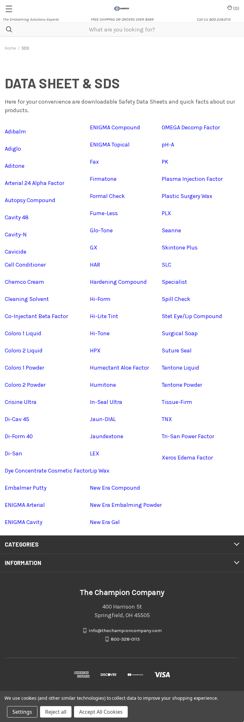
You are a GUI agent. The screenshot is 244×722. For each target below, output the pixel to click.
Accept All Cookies (101, 711)
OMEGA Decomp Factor (191, 127)
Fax (94, 161)
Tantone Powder (182, 384)
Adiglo (13, 148)
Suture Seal (177, 350)
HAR (95, 264)
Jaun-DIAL (103, 419)
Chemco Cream (24, 281)
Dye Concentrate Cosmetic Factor (47, 470)
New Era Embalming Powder (126, 504)
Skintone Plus (180, 247)
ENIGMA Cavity (23, 522)
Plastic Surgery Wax (187, 196)
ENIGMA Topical (110, 144)
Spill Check (176, 299)
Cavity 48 (17, 217)
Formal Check (107, 196)
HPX (95, 350)
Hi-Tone (100, 333)
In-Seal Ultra (106, 401)
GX (94, 247)
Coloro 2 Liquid (24, 350)
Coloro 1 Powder (24, 367)
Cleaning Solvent (27, 299)
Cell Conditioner (25, 264)
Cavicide (15, 251)
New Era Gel (105, 522)
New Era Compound (115, 487)
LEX (94, 453)
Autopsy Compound (30, 200)
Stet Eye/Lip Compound (192, 316)
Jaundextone (106, 436)
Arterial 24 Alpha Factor (34, 183)
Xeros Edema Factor (187, 457)
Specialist (174, 281)
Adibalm (15, 131)
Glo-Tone (101, 230)
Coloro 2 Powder (25, 384)
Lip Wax (99, 470)
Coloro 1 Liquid (23, 333)
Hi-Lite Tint (104, 316)
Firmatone (103, 178)
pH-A (168, 144)
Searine (171, 230)
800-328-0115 (125, 639)
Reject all (55, 711)
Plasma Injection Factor (192, 178)
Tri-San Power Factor (188, 436)
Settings (22, 711)
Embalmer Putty (25, 487)
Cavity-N (16, 234)
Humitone (103, 384)
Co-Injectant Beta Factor (36, 316)
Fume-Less (104, 213)
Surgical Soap (180, 333)
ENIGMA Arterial (25, 504)
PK (165, 161)
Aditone (14, 165)
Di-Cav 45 (17, 419)
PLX (166, 213)
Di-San (13, 453)
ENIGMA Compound (115, 127)
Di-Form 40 (19, 436)
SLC (166, 264)
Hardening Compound (118, 281)
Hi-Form (100, 299)
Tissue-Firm (177, 401)
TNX (167, 419)
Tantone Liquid (180, 367)
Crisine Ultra (21, 401)
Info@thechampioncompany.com (125, 630)
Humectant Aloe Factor (119, 367)
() (235, 8)
